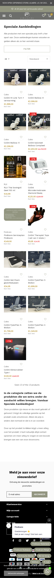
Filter (27, 49)
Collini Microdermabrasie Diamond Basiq (37, 190)
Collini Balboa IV (12, 143)
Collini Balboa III (36, 98)
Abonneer (39, 494)
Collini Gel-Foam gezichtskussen (12, 281)
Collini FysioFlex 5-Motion (13, 326)
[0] (49, 15)
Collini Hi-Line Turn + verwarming (14, 99)
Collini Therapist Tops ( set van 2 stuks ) (38, 236)
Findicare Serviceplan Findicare (14, 236)
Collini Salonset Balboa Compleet (36, 144)
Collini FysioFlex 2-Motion (37, 326)
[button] (4, 16)
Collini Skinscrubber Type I (13, 371)
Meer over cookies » (40, 573)
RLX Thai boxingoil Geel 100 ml (12, 189)
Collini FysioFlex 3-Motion (37, 281)
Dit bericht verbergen (16, 573)
